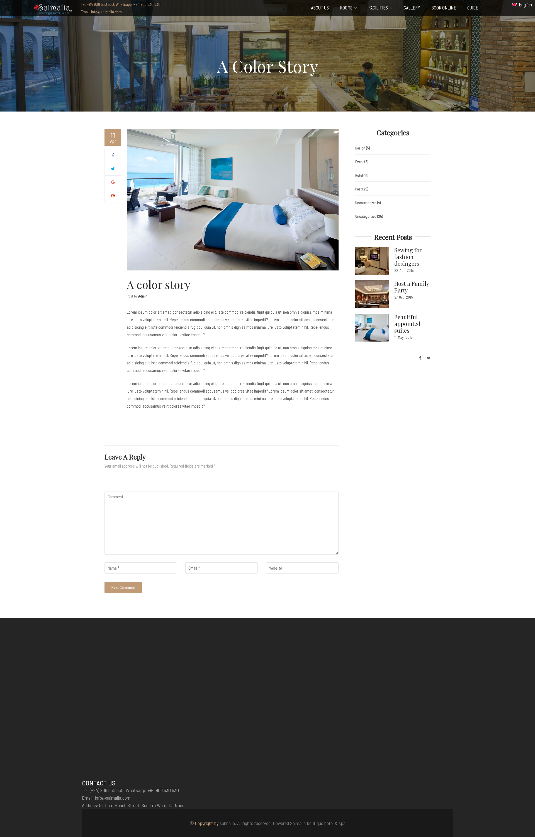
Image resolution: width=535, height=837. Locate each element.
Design (360, 148)
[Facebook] (113, 155)
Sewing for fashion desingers (408, 256)
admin (142, 296)
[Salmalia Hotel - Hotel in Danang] (52, 9)
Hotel (359, 175)
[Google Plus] (113, 182)
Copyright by (206, 823)
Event (359, 161)
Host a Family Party (411, 287)
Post (358, 189)
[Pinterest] (113, 195)
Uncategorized (365, 202)
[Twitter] (113, 168)
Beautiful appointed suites (407, 323)
